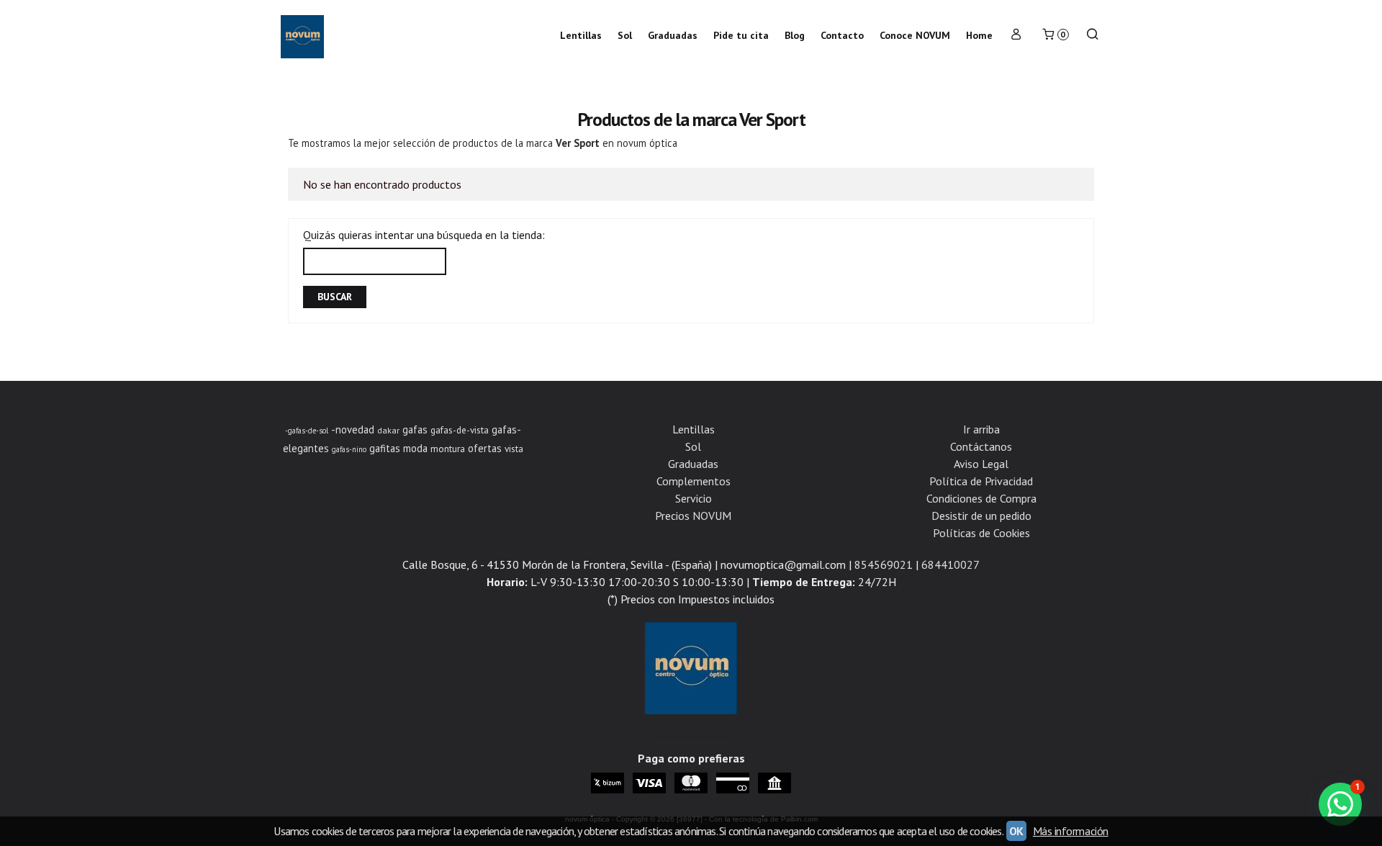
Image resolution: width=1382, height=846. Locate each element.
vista (514, 448)
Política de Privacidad (981, 481)
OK (1016, 831)
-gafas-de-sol (306, 431)
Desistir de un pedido (981, 515)
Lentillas (581, 35)
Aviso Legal (981, 463)
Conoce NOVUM (915, 35)
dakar (388, 430)
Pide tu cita (741, 35)
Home (979, 35)
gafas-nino (349, 449)
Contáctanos (981, 446)
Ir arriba (981, 429)
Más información (1070, 831)
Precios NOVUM (693, 515)
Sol (625, 35)
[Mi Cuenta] (1016, 35)
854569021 (883, 564)
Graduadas (672, 35)
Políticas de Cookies (981, 533)
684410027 (950, 564)
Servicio (693, 498)
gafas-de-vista (459, 429)
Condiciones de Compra (981, 498)
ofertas (485, 448)
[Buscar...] (1092, 35)
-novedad (352, 429)
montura (447, 448)
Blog (795, 35)
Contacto (842, 35)
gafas (415, 429)
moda (415, 448)
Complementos (693, 481)
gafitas (384, 448)
